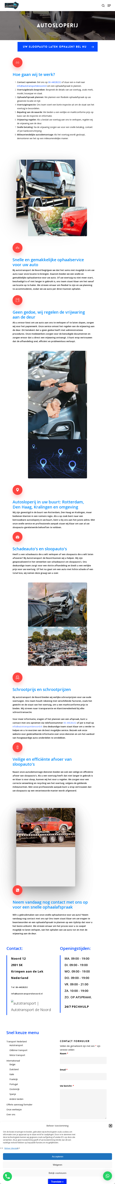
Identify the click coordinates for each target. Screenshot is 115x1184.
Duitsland (14, 1069)
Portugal (13, 1084)
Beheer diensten (11, 1148)
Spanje (12, 1094)
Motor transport (17, 1055)
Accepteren (57, 1156)
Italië (11, 1074)
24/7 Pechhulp (77, 1007)
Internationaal (13, 1060)
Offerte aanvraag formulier (19, 1104)
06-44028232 (54, 82)
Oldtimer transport (18, 1050)
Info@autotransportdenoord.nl (27, 993)
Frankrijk (13, 1079)
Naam (64, 1053)
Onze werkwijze (14, 1109)
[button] (110, 1125)
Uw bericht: (67, 1085)
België (12, 1064)
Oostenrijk (14, 1089)
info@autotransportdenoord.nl (32, 85)
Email (64, 1069)
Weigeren (57, 1164)
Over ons (10, 1114)
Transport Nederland (16, 1041)
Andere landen (16, 1099)
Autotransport (16, 1045)
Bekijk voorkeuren (57, 1173)
